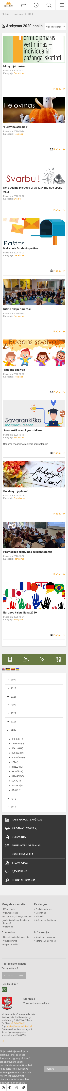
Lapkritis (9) (18, 744)
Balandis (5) (18, 776)
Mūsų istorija (9, 909)
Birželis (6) (17, 767)
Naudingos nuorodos (45, 937)
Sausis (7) (16, 790)
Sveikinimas (19, 498)
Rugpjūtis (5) (18, 757)
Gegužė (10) (17, 771)
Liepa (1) (15, 762)
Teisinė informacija (23, 880)
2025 (13, 688)
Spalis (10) (17, 748)
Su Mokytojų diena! (15, 491)
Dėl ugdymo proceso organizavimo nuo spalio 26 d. (32, 190)
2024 (13, 696)
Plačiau (57, 88)
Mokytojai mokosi (14, 66)
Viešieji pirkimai (10, 941)
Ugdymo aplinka (10, 913)
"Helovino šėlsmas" (15, 127)
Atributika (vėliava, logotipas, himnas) (16, 921)
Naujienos (19, 14)
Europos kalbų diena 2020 (20, 612)
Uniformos (8, 927)
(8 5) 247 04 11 (18, 1023)
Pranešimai (19, 73)
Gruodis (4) (17, 739)
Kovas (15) (17, 781)
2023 (13, 705)
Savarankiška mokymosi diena (22, 430)
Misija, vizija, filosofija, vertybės (17, 916)
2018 (13, 807)
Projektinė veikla (22, 854)
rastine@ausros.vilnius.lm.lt (20, 1026)
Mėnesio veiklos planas (26, 845)
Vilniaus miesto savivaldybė (36, 1003)
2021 (13, 721)
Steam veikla (20, 862)
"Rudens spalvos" (14, 369)
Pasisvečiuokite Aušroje (27, 819)
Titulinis (5, 14)
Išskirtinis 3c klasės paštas (20, 248)
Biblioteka (40, 916)
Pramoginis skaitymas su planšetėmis (27, 551)
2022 (13, 713)
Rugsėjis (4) (18, 753)
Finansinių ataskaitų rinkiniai (16, 937)
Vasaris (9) (17, 785)
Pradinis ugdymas (44, 909)
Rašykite (8, 975)
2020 (30, 14)
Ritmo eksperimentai (17, 309)
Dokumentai (19, 837)
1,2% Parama (19, 871)
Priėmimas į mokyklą (24, 828)
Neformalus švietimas (46, 920)
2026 (13, 680)
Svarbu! (17, 199)
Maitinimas (41, 913)
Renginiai (18, 134)
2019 (13, 799)
